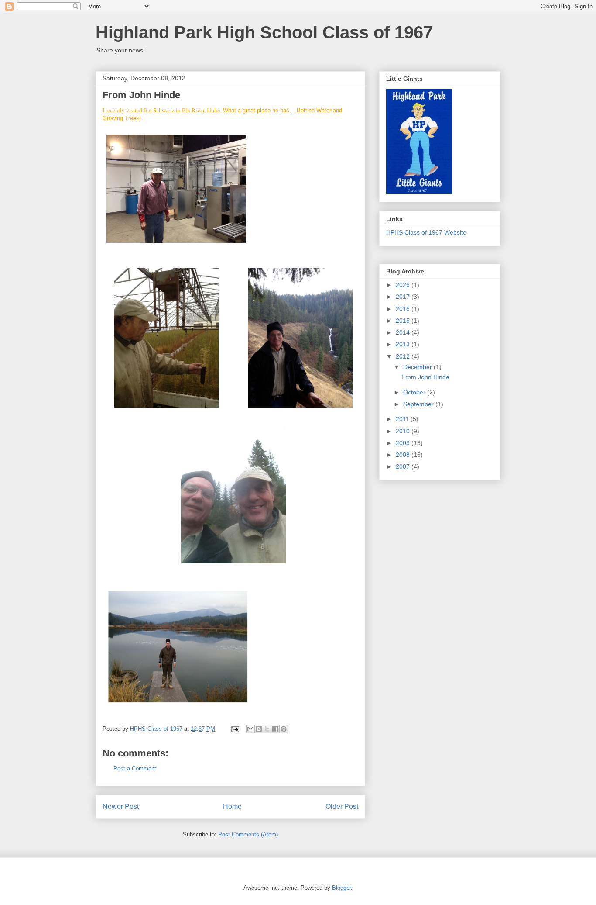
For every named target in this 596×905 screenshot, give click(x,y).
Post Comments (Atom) (248, 834)
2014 (403, 332)
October (415, 392)
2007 (403, 466)
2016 (403, 308)
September (419, 404)
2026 (403, 284)
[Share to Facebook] (275, 729)
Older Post (341, 806)
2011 (403, 418)
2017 (403, 296)
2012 (403, 356)
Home (232, 806)
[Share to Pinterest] (283, 729)
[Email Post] (234, 728)
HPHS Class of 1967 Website (426, 232)
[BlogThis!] (258, 729)
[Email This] (250, 729)
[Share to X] (267, 729)
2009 (403, 442)
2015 (403, 320)
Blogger (341, 887)
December (418, 366)
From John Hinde (425, 376)
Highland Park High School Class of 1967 (264, 32)
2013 (403, 344)
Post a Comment (134, 768)
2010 (403, 431)
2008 (403, 454)
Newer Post (121, 806)
